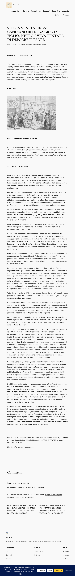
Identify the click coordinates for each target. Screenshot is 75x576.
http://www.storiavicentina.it (22, 447)
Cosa (54, 11)
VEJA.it (16, 5)
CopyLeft (46, 11)
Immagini (65, 11)
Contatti (26, 11)
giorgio (23, 44)
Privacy (58, 15)
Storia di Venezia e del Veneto (36, 44)
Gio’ (58, 11)
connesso (20, 487)
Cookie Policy (35, 11)
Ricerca (66, 15)
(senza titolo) (16, 11)
